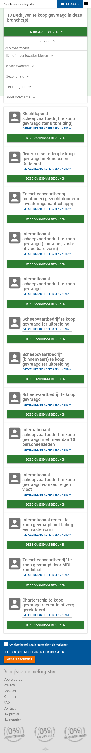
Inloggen (70, 4)
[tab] (45, 55)
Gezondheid (18, 76)
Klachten (10, 697)
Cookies (10, 691)
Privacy (9, 685)
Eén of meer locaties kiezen (30, 55)
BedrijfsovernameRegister (19, 4)
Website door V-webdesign (45, 749)
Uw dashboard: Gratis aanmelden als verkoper (36, 644)
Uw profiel (11, 714)
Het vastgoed (19, 87)
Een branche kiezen (45, 31)
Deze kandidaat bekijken (45, 138)
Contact (10, 708)
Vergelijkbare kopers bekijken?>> (47, 128)
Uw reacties (12, 720)
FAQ (7, 702)
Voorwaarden (14, 679)
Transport (46, 41)
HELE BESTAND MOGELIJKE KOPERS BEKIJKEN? (34, 652)
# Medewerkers (21, 66)
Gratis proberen (19, 659)
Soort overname (21, 97)
